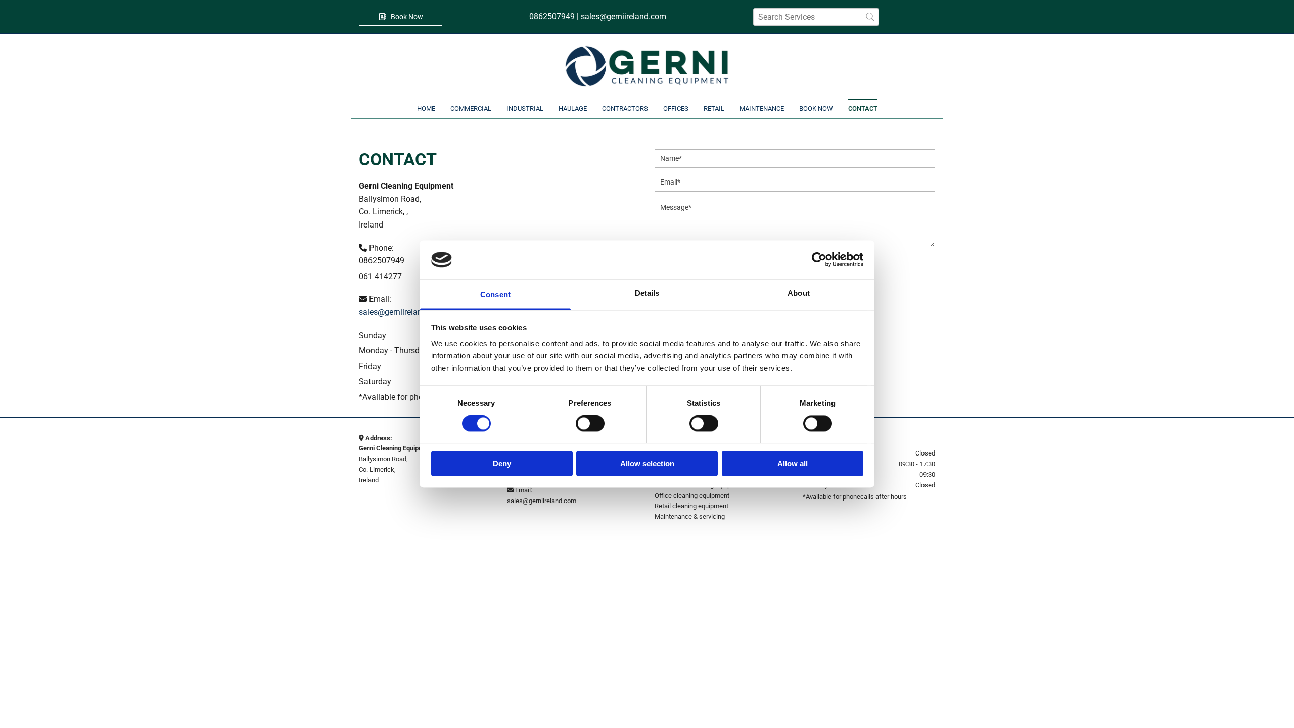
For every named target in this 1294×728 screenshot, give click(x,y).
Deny (502, 463)
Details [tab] (647, 293)
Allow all (792, 463)
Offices (675, 108)
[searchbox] (816, 17)
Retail (714, 108)
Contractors (625, 108)
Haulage (573, 108)
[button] (400, 17)
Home (426, 108)
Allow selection (647, 463)
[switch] (590, 424)
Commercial (470, 108)
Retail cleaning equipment (691, 506)
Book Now (816, 108)
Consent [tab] (495, 294)
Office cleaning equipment (692, 495)
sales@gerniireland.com (401, 312)
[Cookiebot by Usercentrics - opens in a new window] (819, 259)
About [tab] (799, 293)
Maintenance (762, 108)
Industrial (524, 108)
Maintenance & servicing (690, 516)
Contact (862, 108)
